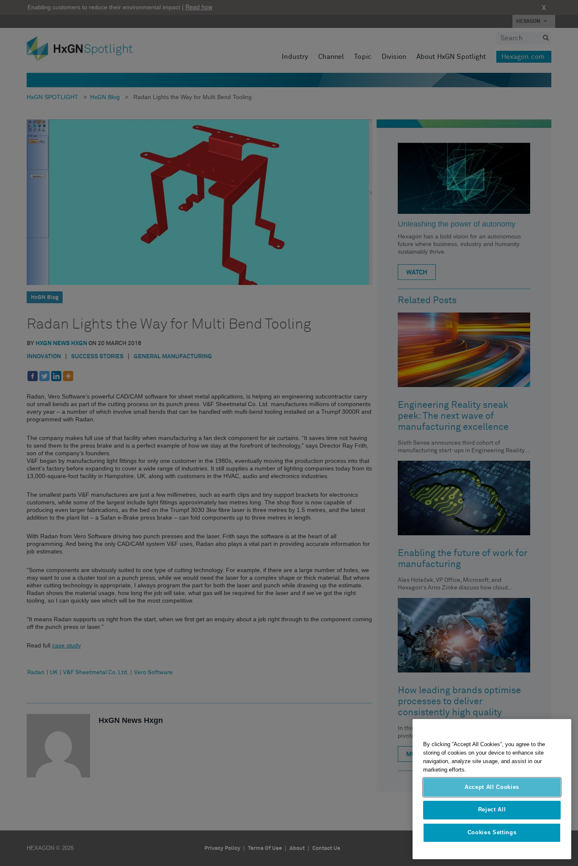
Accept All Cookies (492, 787)
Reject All (492, 810)
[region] (492, 789)
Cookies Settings (492, 833)
